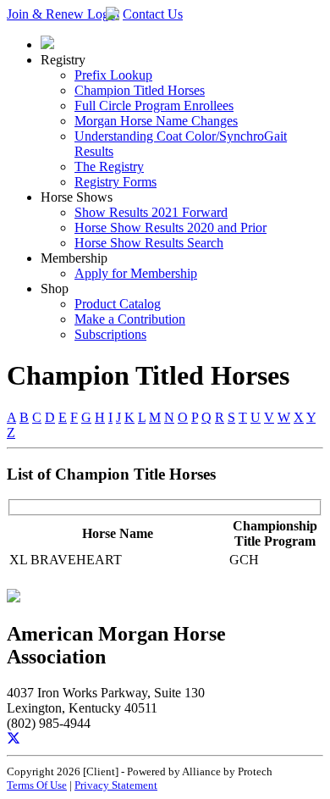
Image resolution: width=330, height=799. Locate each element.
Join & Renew (47, 14)
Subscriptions (110, 334)
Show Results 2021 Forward (151, 212)
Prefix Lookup (113, 75)
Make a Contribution (129, 319)
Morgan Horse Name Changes (156, 121)
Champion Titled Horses (139, 90)
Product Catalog (117, 304)
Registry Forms (115, 182)
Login (103, 14)
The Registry (109, 166)
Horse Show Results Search (148, 243)
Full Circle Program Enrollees (154, 105)
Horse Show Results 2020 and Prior (170, 227)
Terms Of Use (37, 785)
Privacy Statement (115, 785)
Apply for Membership (135, 273)
